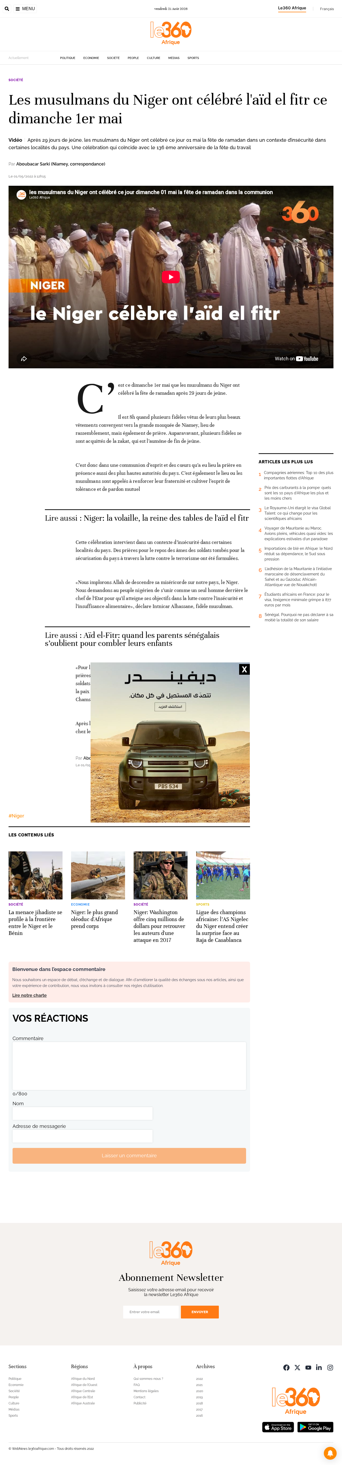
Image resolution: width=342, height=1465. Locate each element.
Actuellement (19, 58)
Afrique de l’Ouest (84, 1385)
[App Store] (278, 1426)
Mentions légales (146, 1391)
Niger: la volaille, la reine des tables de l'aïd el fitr (166, 518)
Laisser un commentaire (129, 1155)
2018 (199, 1403)
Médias (174, 58)
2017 (199, 1409)
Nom (18, 1103)
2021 (199, 1385)
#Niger (16, 816)
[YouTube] (308, 1367)
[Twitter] (297, 1367)
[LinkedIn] (319, 1367)
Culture (153, 58)
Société (113, 58)
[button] (330, 1453)
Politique (67, 58)
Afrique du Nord (83, 1379)
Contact (139, 1397)
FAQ (137, 1385)
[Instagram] (330, 1367)
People (133, 58)
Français (327, 9)
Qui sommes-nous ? (148, 1379)
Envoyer (200, 1312)
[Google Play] (315, 1426)
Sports (193, 58)
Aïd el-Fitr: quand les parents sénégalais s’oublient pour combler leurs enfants (132, 639)
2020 (199, 1391)
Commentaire (28, 1038)
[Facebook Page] (286, 1367)
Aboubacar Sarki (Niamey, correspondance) (60, 164)
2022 (199, 1379)
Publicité (140, 1403)
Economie (91, 58)
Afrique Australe (83, 1403)
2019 (199, 1397)
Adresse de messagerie (39, 1126)
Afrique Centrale (83, 1391)
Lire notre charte (29, 995)
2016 (199, 1415)
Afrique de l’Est (82, 1397)
